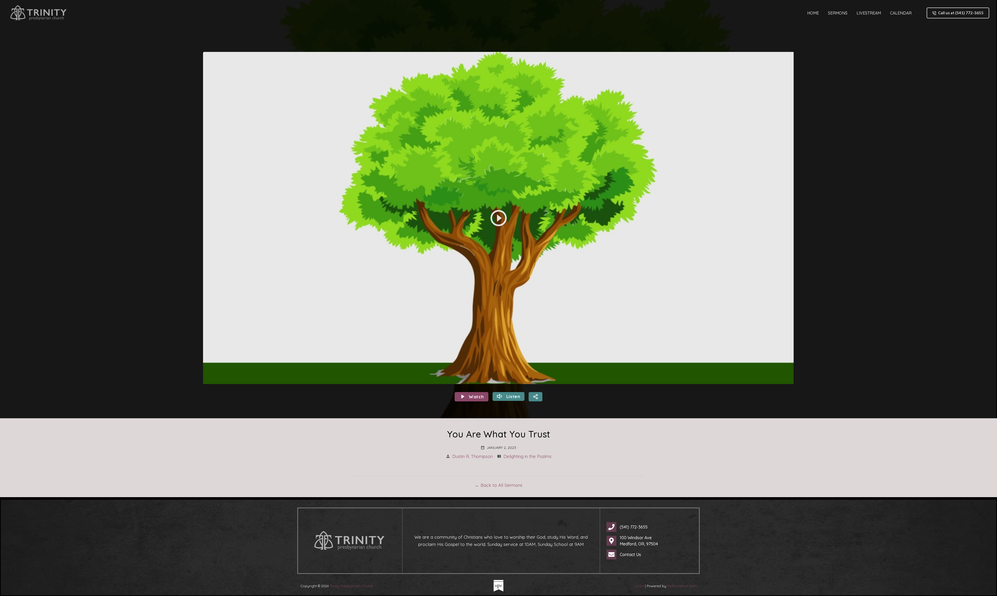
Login (639, 586)
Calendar (901, 13)
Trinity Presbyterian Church (351, 586)
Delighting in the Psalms (527, 456)
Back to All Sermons (501, 485)
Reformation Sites (682, 586)
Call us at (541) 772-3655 (960, 12)
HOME (813, 13)
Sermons (837, 13)
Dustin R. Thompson (472, 456)
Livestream (869, 13)
